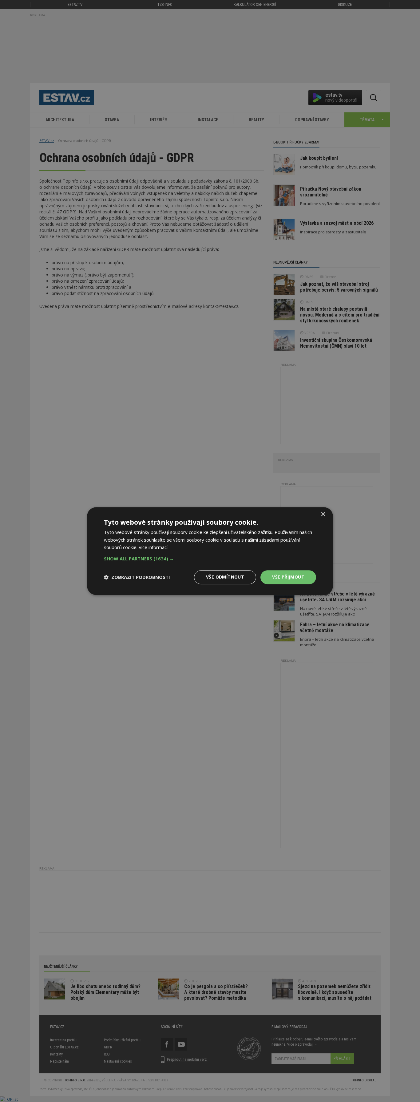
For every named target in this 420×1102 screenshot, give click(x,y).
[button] (210, 558)
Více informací (153, 547)
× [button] (323, 514)
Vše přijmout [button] (288, 577)
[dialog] (210, 551)
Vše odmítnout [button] (225, 577)
